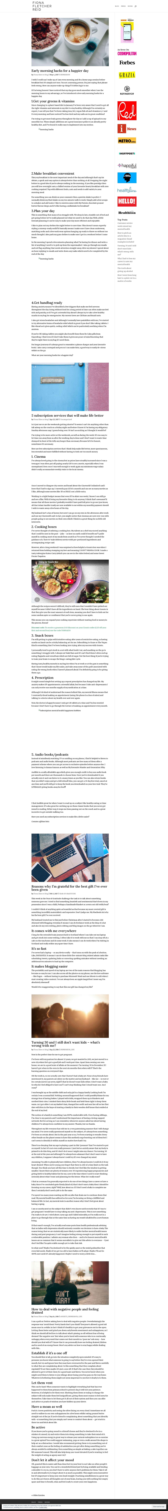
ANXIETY (63, 1316)
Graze (92, 642)
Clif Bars (83, 315)
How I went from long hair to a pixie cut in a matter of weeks (127, 278)
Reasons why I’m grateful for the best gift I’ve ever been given (69, 888)
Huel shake (53, 200)
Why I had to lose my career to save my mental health (126, 261)
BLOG (117, 6)
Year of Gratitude (53, 898)
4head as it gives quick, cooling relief (51, 326)
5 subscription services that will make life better (68, 415)
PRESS (123, 6)
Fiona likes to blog (41, 75)
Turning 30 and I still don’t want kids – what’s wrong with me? (66, 1044)
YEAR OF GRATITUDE (67, 894)
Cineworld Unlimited (90, 486)
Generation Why (98, 767)
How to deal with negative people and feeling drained (65, 1310)
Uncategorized (66, 419)
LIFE (72, 1050)
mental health (45, 1198)
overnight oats (49, 186)
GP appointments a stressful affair (59, 684)
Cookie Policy (43, 1507)
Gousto (89, 547)
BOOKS (130, 6)
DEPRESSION (65, 75)
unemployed (37, 466)
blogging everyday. (52, 923)
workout (91, 234)
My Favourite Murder (77, 767)
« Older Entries (38, 1495)
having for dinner (90, 242)
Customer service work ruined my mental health (125, 226)
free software (103, 973)
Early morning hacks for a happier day (60, 71)
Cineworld (46, 516)
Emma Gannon (52, 767)
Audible (35, 772)
